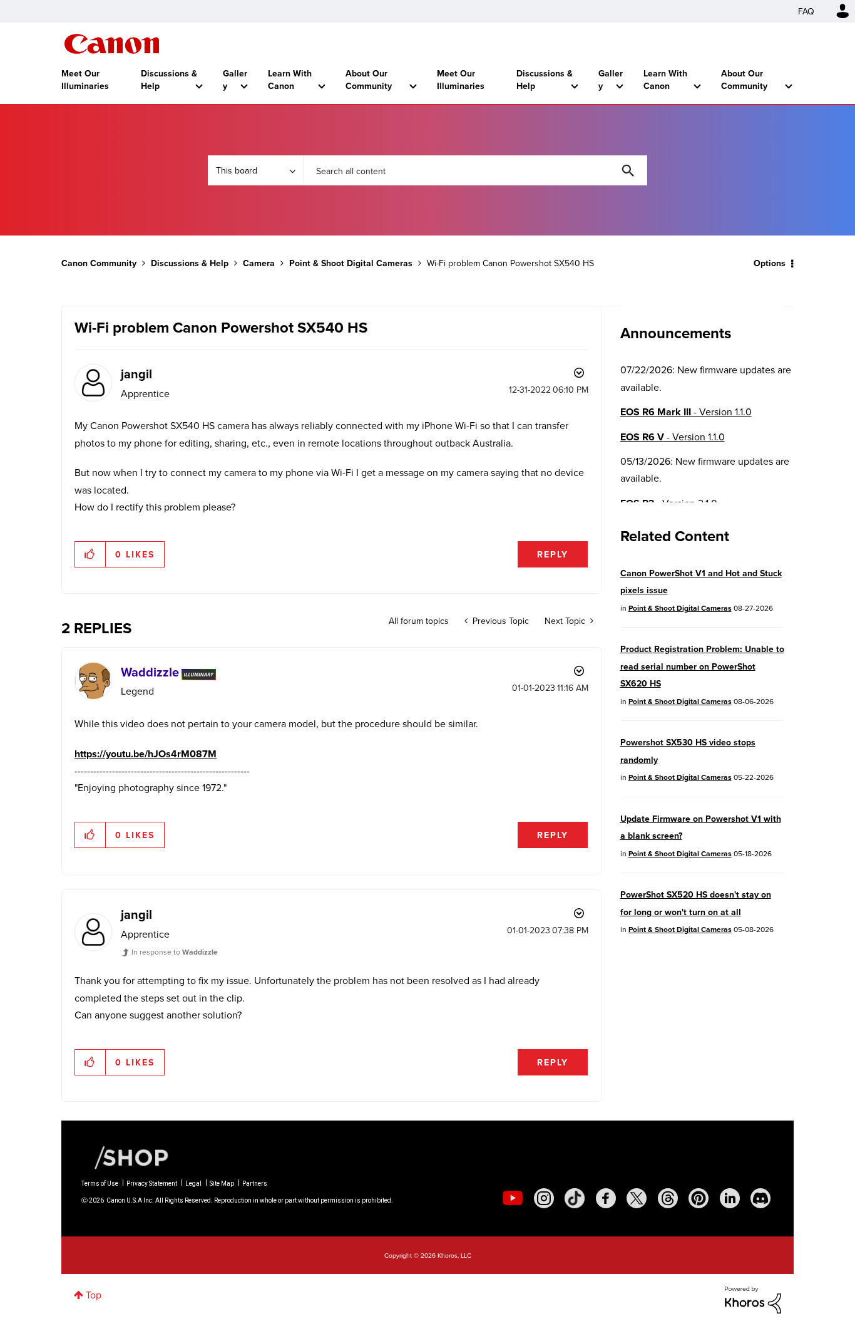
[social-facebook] (606, 1198)
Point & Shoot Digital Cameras (350, 263)
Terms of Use (99, 1183)
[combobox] (475, 170)
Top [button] (93, 1295)
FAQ (806, 11)
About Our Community (369, 79)
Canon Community (111, 43)
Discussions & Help (169, 79)
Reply (552, 554)
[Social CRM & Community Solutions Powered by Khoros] (753, 1298)
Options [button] (770, 263)
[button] (90, 554)
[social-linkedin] (730, 1198)
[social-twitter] (637, 1198)
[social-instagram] (544, 1198)
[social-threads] (668, 1198)
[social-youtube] (513, 1198)
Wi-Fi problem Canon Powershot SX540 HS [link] (510, 263)
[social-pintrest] (699, 1198)
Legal (193, 1183)
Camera (259, 263)
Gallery (235, 79)
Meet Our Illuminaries (85, 79)
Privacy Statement (151, 1183)
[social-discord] (760, 1198)
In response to (174, 951)
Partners (254, 1183)
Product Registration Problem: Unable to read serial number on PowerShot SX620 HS (702, 666)
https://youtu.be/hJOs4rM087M (145, 754)
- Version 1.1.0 (686, 412)
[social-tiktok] (575, 1198)
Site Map (222, 1183)
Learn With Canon (290, 79)
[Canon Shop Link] (125, 1156)
